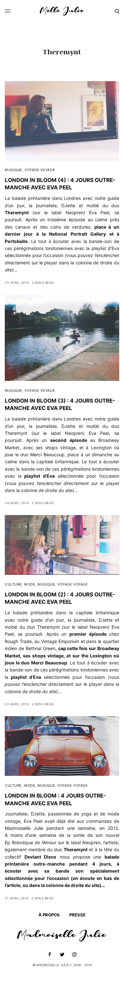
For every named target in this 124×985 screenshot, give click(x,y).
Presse (77, 914)
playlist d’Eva (39, 476)
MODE (29, 584)
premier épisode (88, 634)
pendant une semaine (70, 828)
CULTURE (13, 584)
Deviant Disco (40, 857)
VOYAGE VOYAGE (39, 170)
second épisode (68, 440)
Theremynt (16, 433)
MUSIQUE (13, 170)
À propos (49, 914)
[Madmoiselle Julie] (61, 11)
